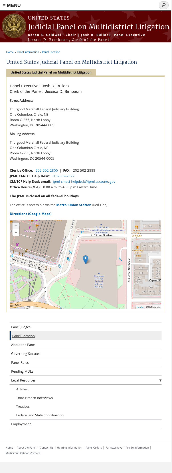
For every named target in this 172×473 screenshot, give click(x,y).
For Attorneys (113, 447)
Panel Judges (20, 327)
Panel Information (28, 52)
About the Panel (23, 344)
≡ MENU (12, 5)
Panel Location (51, 52)
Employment (21, 424)
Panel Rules (20, 362)
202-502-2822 (63, 176)
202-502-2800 (47, 170)
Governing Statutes (25, 353)
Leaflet (140, 307)
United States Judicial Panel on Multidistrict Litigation (51, 72)
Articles (22, 389)
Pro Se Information (137, 447)
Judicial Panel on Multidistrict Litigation (99, 27)
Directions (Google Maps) (30, 213)
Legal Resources (23, 380)
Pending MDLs (22, 371)
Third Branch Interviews (34, 397)
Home (10, 52)
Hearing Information (69, 447)
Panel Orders (94, 447)
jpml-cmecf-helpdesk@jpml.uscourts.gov (84, 181)
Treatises (23, 406)
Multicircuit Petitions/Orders (23, 453)
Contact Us (46, 447)
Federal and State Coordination (40, 415)
